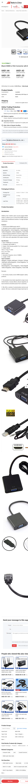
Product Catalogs (22, 728)
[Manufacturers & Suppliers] (14, 2)
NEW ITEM (17, 731)
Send (14, 645)
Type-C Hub (4, 734)
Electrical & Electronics (10, 10)
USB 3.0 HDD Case (19, 736)
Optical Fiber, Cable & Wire (21, 10)
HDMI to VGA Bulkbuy (21, 770)
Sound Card (4, 731)
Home (2, 10)
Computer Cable (6, 752)
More (2, 773)
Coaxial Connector (23, 752)
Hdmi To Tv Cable (7, 766)
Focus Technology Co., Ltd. (18, 778)
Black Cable (18, 763)
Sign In (3, 156)
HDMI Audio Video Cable (8, 756)
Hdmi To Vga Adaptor (8, 770)
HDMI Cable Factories (8, 763)
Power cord (4, 736)
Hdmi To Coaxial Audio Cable (20, 766)
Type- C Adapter (18, 734)
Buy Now (10, 781)
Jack (14, 752)
